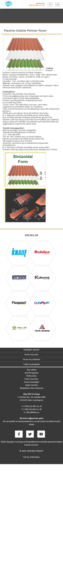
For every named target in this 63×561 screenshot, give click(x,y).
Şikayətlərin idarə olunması (31, 388)
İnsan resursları (31, 355)
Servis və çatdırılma (31, 360)
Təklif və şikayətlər (31, 364)
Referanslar (31, 376)
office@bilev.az (32, 412)
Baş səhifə (31, 370)
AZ (50, 4)
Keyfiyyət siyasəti (31, 350)
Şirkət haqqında (31, 373)
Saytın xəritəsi (31, 385)
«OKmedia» (35, 457)
